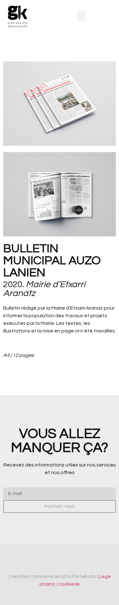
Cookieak (69, 584)
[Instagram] (64, 561)
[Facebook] (54, 561)
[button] (81, 16)
